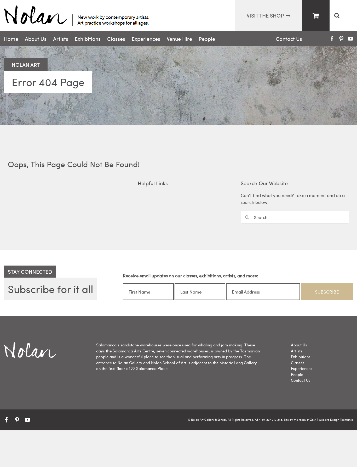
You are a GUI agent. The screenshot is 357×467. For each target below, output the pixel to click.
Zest (313, 419)
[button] (336, 15)
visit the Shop (265, 15)
